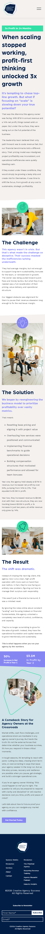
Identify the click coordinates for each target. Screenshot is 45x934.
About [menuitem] (8, 872)
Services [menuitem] (9, 868)
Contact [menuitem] (9, 876)
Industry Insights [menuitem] (30, 884)
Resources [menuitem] (10, 864)
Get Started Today (14, 820)
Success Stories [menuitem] (12, 860)
